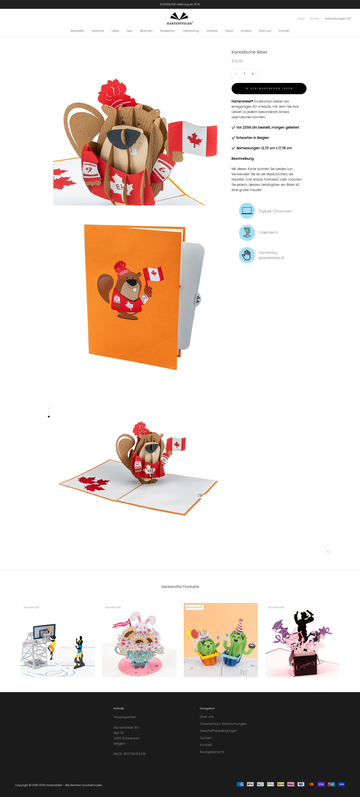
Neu (129, 31)
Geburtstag (191, 31)
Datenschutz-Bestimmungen (223, 724)
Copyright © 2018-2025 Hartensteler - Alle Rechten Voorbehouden (58, 785)
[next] (348, 635)
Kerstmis (98, 31)
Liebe (115, 31)
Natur (229, 31)
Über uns (265, 31)
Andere (246, 31)
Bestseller (77, 31)
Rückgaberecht (212, 752)
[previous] (12, 635)
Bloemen (146, 31)
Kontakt (284, 31)
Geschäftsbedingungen (219, 731)
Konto (301, 18)
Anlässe (212, 31)
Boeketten (167, 31)
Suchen (314, 18)
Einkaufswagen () (338, 18)
